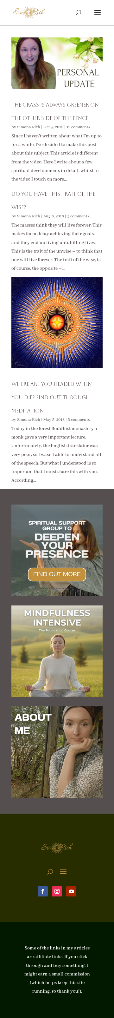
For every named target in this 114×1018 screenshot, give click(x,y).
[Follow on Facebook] (43, 891)
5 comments (79, 419)
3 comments (78, 216)
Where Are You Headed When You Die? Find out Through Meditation (51, 397)
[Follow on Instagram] (57, 891)
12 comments (78, 127)
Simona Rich (28, 127)
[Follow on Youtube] (71, 891)
